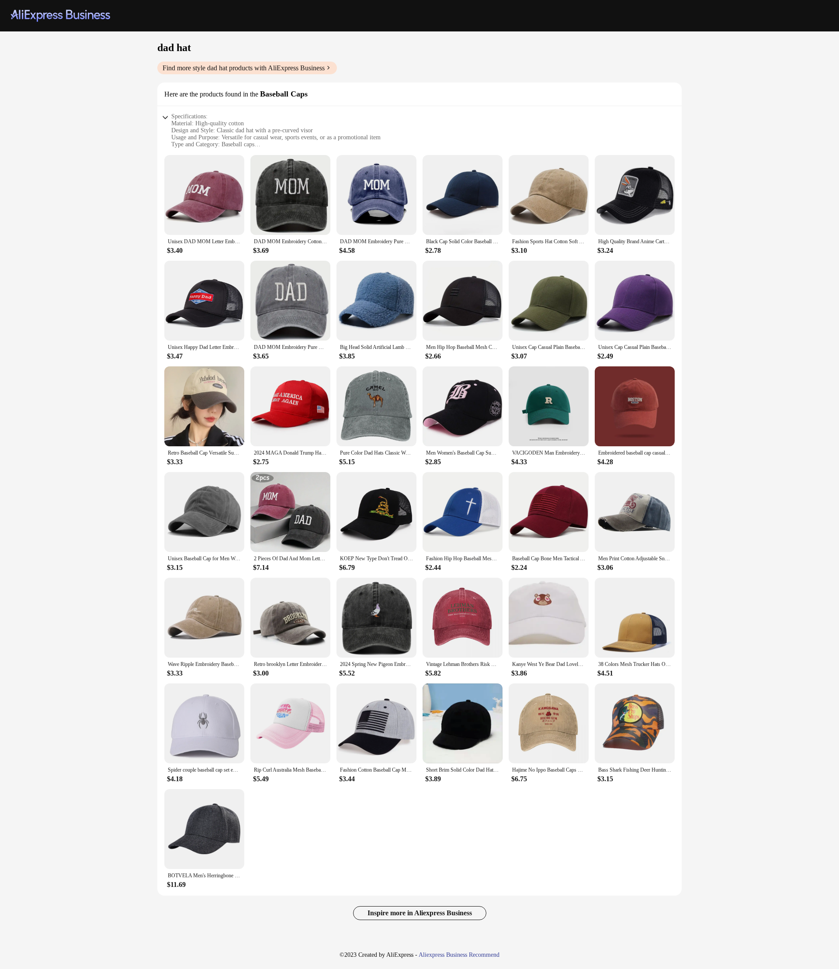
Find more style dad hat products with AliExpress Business (244, 68)
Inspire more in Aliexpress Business (419, 913)
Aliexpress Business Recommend (459, 955)
